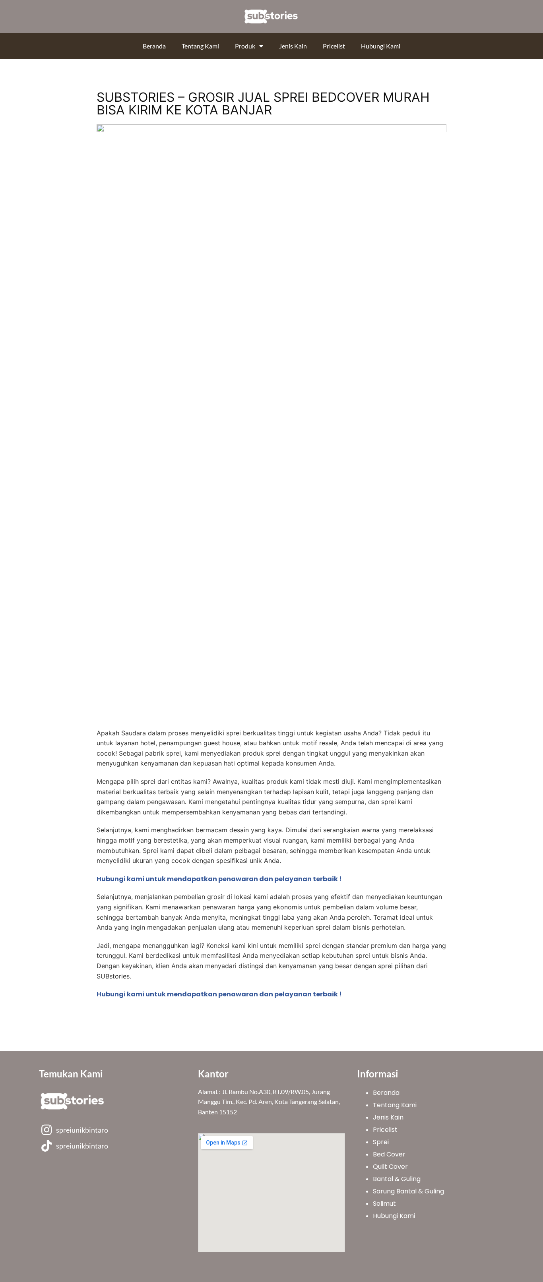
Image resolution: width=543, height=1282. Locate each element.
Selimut (384, 1203)
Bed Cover (389, 1154)
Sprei (381, 1142)
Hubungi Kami (380, 46)
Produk (245, 46)
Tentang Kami (200, 46)
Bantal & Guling (397, 1178)
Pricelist (334, 46)
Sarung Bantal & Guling (408, 1191)
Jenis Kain (293, 46)
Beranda (154, 46)
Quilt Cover (390, 1166)
